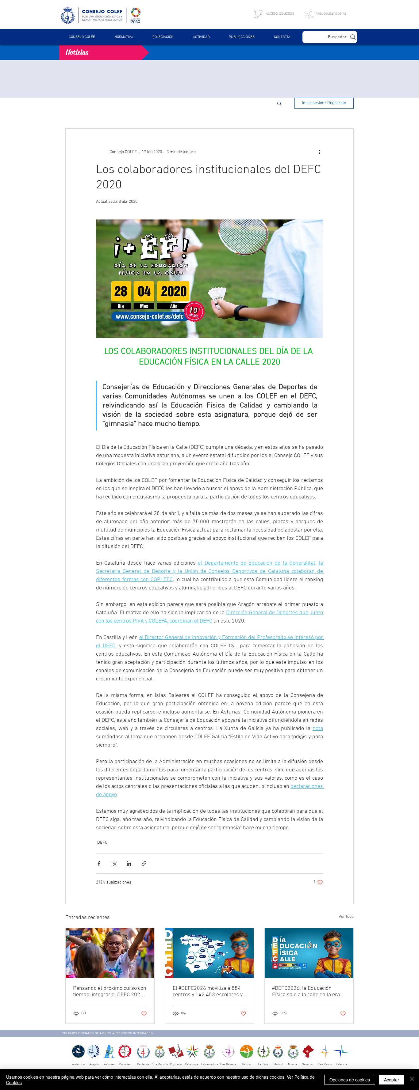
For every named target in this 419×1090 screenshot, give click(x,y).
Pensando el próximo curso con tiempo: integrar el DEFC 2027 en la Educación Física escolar (109, 991)
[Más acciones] (319, 152)
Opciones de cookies (349, 1080)
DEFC (102, 842)
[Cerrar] (411, 1079)
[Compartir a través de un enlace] (144, 863)
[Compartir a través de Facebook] (99, 863)
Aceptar (391, 1080)
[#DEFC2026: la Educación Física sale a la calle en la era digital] (309, 953)
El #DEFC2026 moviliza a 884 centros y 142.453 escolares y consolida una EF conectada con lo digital (208, 991)
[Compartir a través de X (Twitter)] (114, 863)
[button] (124, 37)
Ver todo (346, 916)
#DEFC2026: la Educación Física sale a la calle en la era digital (306, 991)
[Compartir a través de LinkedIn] (129, 863)
